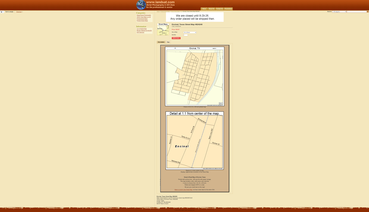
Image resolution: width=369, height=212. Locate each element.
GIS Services (140, 32)
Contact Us (219, 9)
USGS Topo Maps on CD (144, 17)
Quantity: (174, 34)
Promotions (228, 9)
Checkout (19, 12)
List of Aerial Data (142, 28)
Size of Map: (174, 32)
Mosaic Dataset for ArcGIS (144, 30)
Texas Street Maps (175, 11)
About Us (211, 9)
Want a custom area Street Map (183, 189)
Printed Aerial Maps (142, 19)
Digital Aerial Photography (144, 15)
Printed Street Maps (165, 11)
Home (204, 9)
